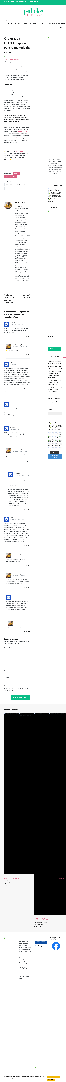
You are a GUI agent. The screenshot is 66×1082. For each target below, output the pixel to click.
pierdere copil (9, 188)
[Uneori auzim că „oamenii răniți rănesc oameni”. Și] (53, 444)
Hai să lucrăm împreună (24, 23)
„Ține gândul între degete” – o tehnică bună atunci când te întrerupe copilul (54, 396)
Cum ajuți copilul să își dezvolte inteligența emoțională (9, 299)
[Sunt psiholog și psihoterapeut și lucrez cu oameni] (56, 448)
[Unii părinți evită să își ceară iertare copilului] (49, 444)
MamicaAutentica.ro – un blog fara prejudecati (40, 924)
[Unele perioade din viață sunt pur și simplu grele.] (56, 437)
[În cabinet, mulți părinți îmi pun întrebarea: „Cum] (60, 433)
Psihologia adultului (53, 23)
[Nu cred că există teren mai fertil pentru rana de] (60, 440)
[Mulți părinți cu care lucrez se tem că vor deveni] (53, 448)
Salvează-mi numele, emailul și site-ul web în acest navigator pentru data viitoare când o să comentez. (16, 688)
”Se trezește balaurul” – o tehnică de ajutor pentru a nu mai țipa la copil (54, 382)
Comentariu (8, 647)
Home (8, 23)
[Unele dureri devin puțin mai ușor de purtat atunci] (53, 437)
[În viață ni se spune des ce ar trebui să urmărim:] (60, 444)
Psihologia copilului (39, 23)
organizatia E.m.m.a (22, 184)
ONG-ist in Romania (15, 59)
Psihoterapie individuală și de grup (53, 189)
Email (20, 670)
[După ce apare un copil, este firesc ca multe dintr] (60, 448)
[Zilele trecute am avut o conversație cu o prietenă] (49, 448)
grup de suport (10, 184)
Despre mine (14, 23)
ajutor (15, 181)
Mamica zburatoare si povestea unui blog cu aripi (10, 883)
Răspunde (27, 336)
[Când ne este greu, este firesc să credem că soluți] (56, 444)
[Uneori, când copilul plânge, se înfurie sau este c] (49, 433)
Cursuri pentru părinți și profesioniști (54, 197)
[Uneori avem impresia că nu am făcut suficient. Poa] (56, 440)
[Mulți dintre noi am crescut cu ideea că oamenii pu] (53, 440)
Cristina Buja (8, 62)
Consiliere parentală (55, 192)
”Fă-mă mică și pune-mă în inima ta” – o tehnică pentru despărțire (55, 389)
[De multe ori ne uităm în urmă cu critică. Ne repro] (49, 440)
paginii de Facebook (21, 151)
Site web (6, 677)
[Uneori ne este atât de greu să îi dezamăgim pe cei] (56, 433)
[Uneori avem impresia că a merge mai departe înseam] (49, 437)
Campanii (6, 59)
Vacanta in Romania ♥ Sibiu (23, 295)
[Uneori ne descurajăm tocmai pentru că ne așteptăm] (60, 437)
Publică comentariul (20, 697)
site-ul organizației (14, 138)
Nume (6, 670)
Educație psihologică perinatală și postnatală (54, 194)
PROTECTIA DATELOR (53, 1077)
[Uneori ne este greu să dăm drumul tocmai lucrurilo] (53, 433)
